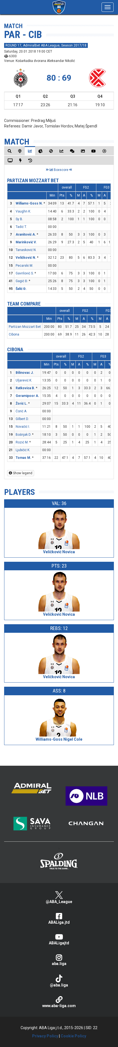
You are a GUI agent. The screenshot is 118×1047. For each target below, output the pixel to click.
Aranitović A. (26, 234)
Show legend (22, 473)
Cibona (14, 334)
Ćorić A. (21, 411)
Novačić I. (23, 427)
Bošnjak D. (23, 435)
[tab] (9, 151)
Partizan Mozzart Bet (33, 180)
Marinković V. (26, 242)
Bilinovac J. (25, 373)
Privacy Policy (45, 1036)
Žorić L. (21, 403)
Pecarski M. (24, 266)
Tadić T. (21, 227)
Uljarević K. (24, 380)
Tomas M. (23, 458)
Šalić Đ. (21, 289)
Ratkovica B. (25, 388)
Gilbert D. (22, 419)
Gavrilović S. (25, 273)
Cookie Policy (73, 1036)
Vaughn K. (23, 211)
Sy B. (19, 219)
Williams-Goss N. (29, 203)
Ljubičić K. (23, 450)
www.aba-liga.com (59, 1006)
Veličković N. (26, 258)
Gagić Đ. (22, 281)
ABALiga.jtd (59, 922)
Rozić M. (22, 442)
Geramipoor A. (27, 396)
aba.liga (59, 963)
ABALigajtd (59, 943)
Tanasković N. (26, 250)
